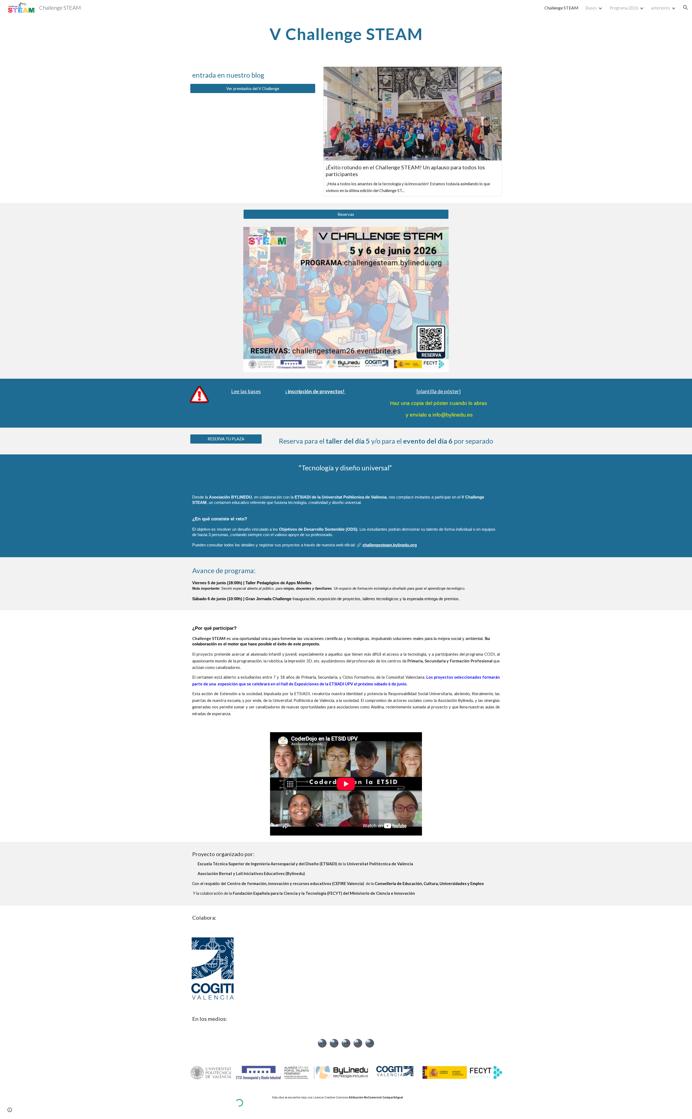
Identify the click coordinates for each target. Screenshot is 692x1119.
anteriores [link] (660, 7)
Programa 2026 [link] (624, 7)
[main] (346, 34)
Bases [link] (591, 7)
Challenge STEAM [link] (561, 7)
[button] (685, 7)
